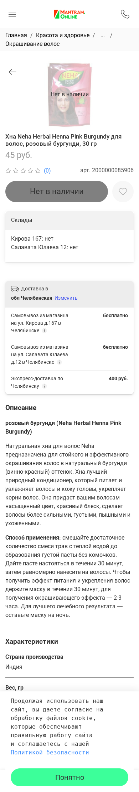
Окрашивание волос (32, 43)
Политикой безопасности (50, 752)
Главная (16, 35)
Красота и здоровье (62, 35)
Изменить (66, 298)
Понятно (69, 777)
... (103, 35)
